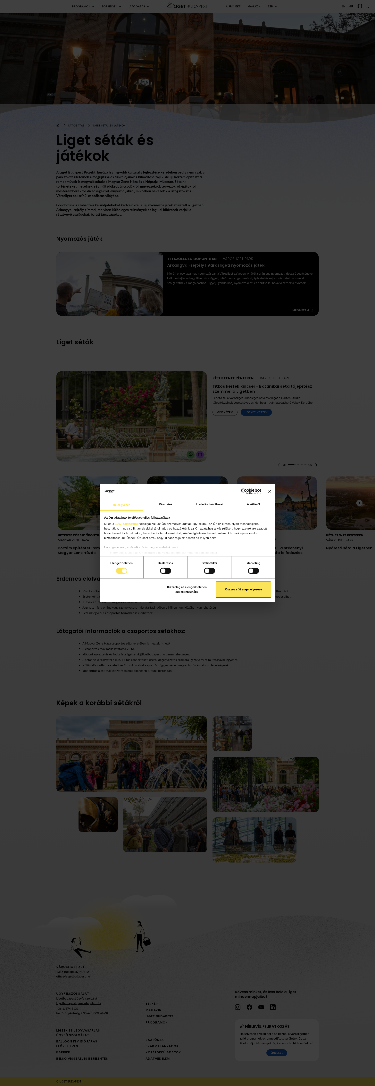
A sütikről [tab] (253, 504)
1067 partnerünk (127, 523)
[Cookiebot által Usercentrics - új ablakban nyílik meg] (244, 491)
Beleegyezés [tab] (121, 505)
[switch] (165, 571)
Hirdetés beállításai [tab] (209, 504)
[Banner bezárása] (269, 491)
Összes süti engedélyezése (243, 589)
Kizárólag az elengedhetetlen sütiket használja (187, 589)
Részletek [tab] (165, 504)
